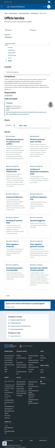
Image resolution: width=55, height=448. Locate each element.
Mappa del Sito (43, 440)
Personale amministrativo (9, 366)
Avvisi (41, 360)
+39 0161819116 (15, 108)
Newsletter (43, 383)
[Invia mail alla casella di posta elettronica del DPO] (8, 427)
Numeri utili (7, 418)
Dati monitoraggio (8, 440)
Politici (6, 369)
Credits (31, 440)
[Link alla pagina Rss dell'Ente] (41, 381)
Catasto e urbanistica (21, 365)
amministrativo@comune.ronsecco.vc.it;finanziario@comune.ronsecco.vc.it (26, 112)
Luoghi (41, 369)
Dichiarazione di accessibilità (33, 387)
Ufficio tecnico (34, 13)
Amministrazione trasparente (33, 391)
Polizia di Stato (19, 386)
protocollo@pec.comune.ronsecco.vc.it (19, 114)
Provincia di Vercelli (20, 381)
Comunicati (43, 358)
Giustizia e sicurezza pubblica (33, 357)
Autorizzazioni (19, 362)
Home (5, 13)
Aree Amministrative (24, 13)
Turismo (30, 371)
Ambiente (18, 355)
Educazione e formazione (21, 373)
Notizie (42, 355)
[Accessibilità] (4, 443)
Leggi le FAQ (31, 394)
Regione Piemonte (8, 2)
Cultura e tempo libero (21, 368)
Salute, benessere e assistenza (33, 364)
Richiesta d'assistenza (33, 404)
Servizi (21, 440)
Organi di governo (8, 362)
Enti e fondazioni (8, 360)
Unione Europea (20, 388)
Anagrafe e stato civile (21, 359)
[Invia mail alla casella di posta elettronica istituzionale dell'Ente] (9, 401)
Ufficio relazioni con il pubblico (9, 412)
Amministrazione (13, 13)
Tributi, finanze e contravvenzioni (33, 368)
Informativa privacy (33, 381)
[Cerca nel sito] (48, 6)
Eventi (41, 372)
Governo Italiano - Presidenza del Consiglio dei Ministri (21, 393)
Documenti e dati (8, 358)
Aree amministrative (9, 355)
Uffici (5, 371)
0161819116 (14, 72)
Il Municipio (9, 103)
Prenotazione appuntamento (33, 400)
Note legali (31, 384)
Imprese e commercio (33, 360)
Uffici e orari (7, 415)
